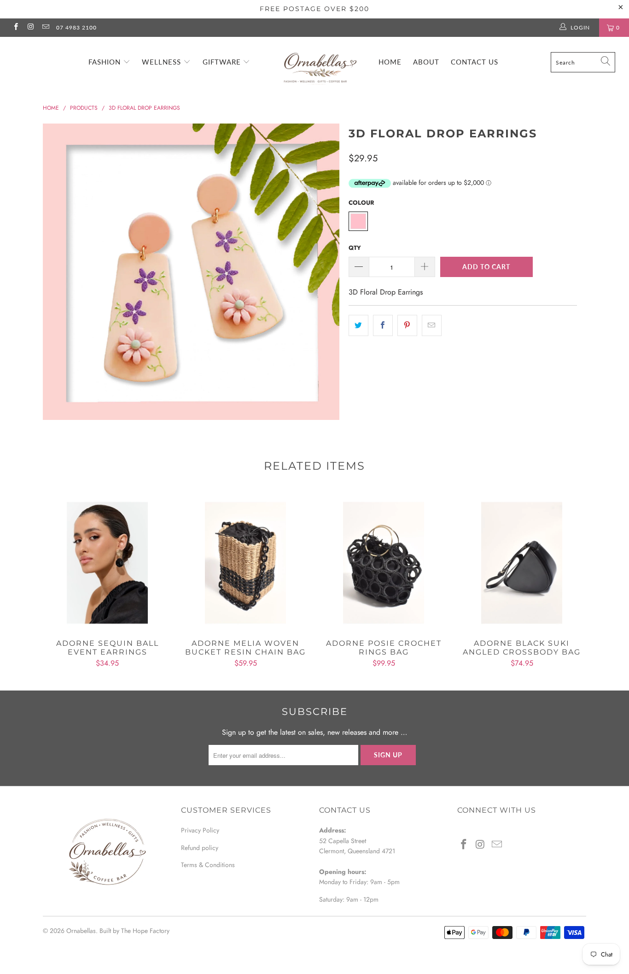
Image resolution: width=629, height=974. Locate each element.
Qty (355, 247)
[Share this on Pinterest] (407, 325)
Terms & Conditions (208, 864)
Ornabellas (81, 930)
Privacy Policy (200, 830)
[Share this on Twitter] (358, 325)
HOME (390, 62)
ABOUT (426, 62)
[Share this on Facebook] (383, 325)
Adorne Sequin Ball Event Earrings (107, 563)
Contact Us (474, 62)
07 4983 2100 (76, 27)
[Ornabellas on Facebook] (15, 28)
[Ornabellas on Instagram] (30, 28)
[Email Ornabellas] (45, 28)
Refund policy (199, 847)
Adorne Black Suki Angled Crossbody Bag (521, 563)
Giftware (223, 62)
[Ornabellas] (319, 63)
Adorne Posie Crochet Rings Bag (383, 563)
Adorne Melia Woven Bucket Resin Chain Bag (245, 563)
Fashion (105, 62)
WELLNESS (162, 62)
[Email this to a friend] (432, 325)
